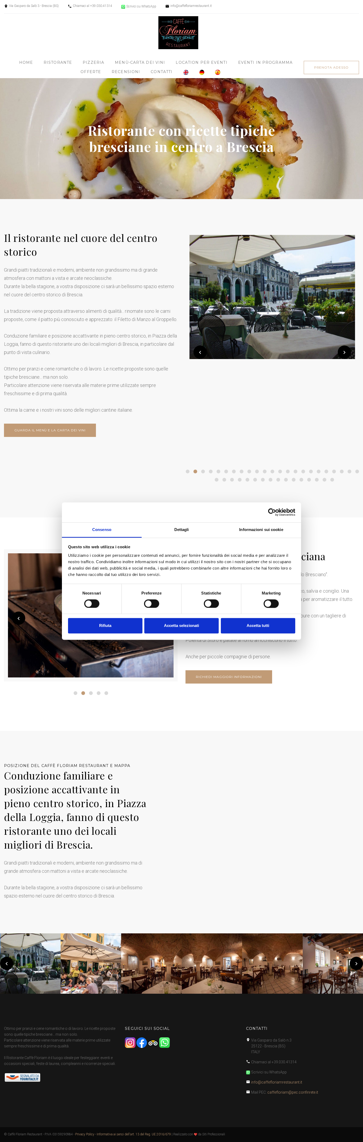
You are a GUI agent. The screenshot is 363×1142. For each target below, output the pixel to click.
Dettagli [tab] (181, 529)
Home (26, 62)
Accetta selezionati (181, 625)
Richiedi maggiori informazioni (229, 677)
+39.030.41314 (101, 6)
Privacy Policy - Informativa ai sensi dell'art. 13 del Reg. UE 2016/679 (123, 1134)
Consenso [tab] (101, 529)
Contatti (161, 71)
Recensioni (126, 71)
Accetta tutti (258, 625)
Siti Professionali (213, 1134)
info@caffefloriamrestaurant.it (191, 6)
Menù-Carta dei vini (140, 62)
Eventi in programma (265, 62)
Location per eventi (201, 62)
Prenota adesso (331, 67)
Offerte (91, 71)
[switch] (151, 603)
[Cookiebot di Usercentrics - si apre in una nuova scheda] (272, 512)
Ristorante (58, 62)
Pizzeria (93, 62)
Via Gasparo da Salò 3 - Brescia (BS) (34, 6)
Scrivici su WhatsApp (141, 6)
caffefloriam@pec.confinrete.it (292, 1092)
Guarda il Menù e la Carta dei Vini (50, 430)
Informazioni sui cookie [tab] (261, 529)
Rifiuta (105, 625)
